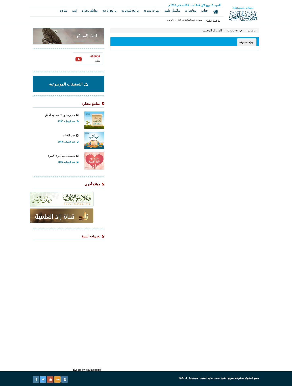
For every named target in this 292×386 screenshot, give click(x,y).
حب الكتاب (69, 135)
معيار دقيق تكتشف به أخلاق (60, 115)
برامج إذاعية (109, 10)
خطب (204, 10)
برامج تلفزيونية (130, 10)
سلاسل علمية (172, 10)
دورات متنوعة (152, 10)
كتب (74, 10)
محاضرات (190, 10)
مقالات (63, 10)
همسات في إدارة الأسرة (62, 155)
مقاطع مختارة (90, 10)
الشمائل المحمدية (212, 30)
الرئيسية (251, 30)
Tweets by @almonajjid (87, 369)
